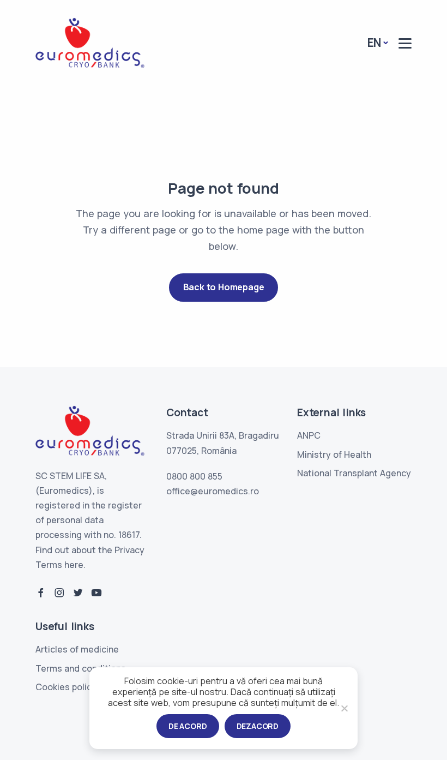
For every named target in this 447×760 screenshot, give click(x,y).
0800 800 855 (194, 476)
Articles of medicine (77, 649)
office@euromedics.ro (212, 491)
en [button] (374, 42)
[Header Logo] (89, 43)
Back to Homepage (223, 287)
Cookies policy (65, 687)
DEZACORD (258, 726)
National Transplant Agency (354, 473)
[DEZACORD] (344, 708)
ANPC (309, 435)
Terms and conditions (80, 668)
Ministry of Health (334, 454)
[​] (405, 43)
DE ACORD (187, 726)
